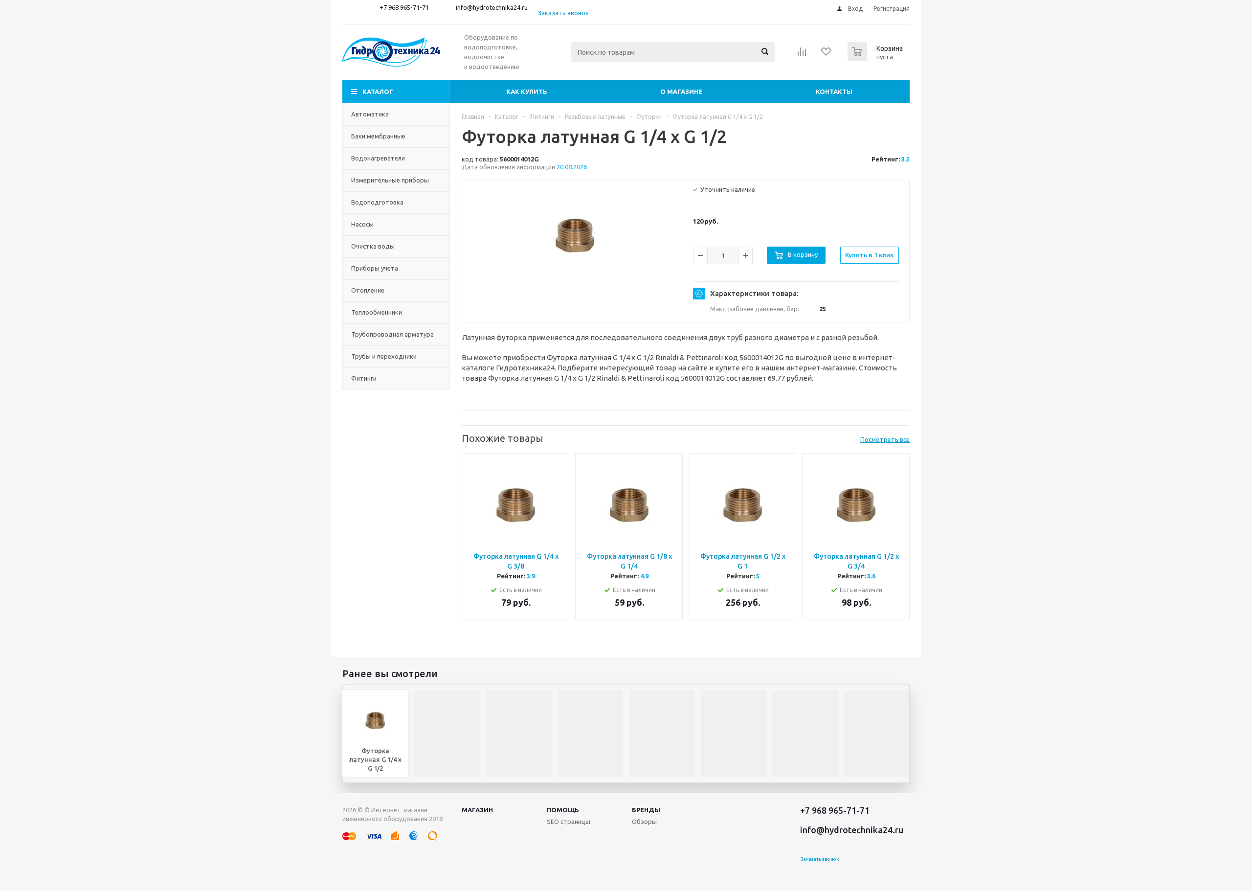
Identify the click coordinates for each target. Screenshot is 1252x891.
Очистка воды (373, 246)
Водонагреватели (378, 158)
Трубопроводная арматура (392, 334)
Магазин (477, 809)
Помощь (563, 809)
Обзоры (644, 821)
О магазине (681, 91)
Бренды (646, 809)
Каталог (377, 91)
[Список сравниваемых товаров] (802, 55)
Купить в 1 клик (869, 254)
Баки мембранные (378, 136)
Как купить (526, 91)
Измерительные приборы (390, 180)
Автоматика (370, 114)
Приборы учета (374, 268)
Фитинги (364, 378)
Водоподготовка (377, 202)
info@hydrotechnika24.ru (492, 7)
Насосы (362, 224)
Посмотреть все (885, 439)
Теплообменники (376, 312)
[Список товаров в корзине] (876, 58)
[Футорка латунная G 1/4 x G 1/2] (575, 235)
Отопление (367, 290)
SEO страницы (568, 821)
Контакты (834, 91)
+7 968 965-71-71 (404, 7)
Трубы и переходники (384, 356)
